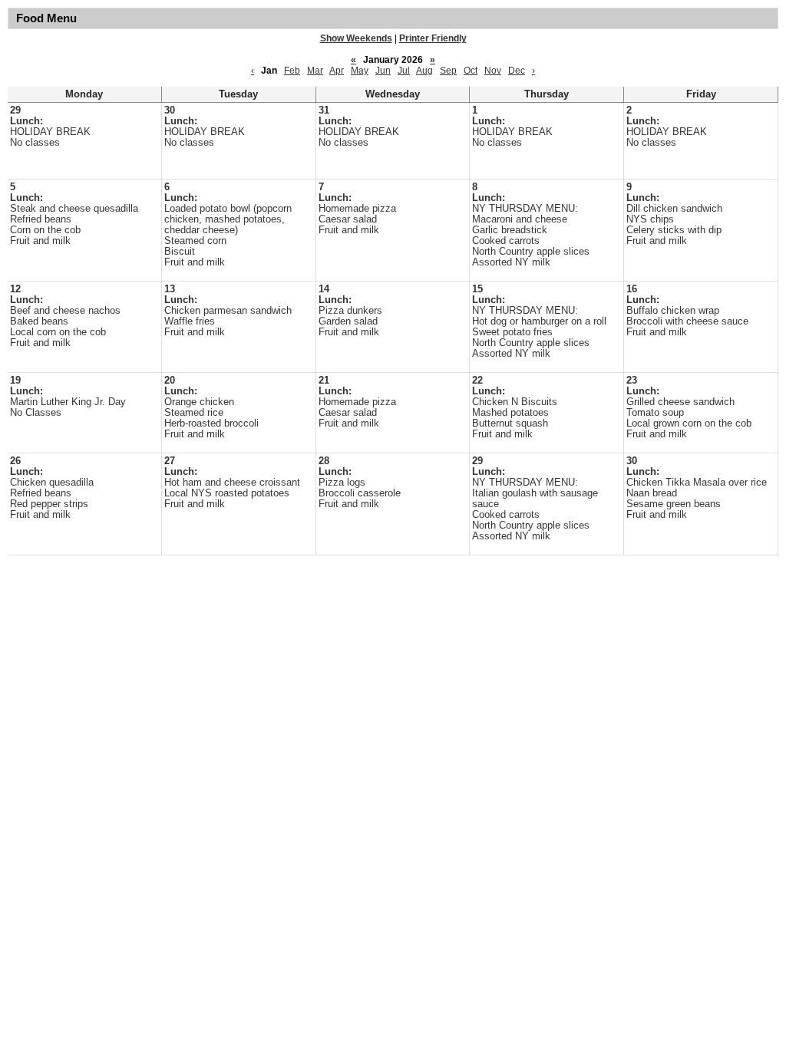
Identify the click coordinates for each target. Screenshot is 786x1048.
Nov (492, 70)
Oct (470, 70)
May (359, 70)
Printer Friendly (433, 38)
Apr (336, 70)
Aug (424, 70)
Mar (315, 70)
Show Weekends (356, 38)
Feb (292, 70)
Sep (448, 70)
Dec (516, 70)
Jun (383, 70)
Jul (404, 70)
